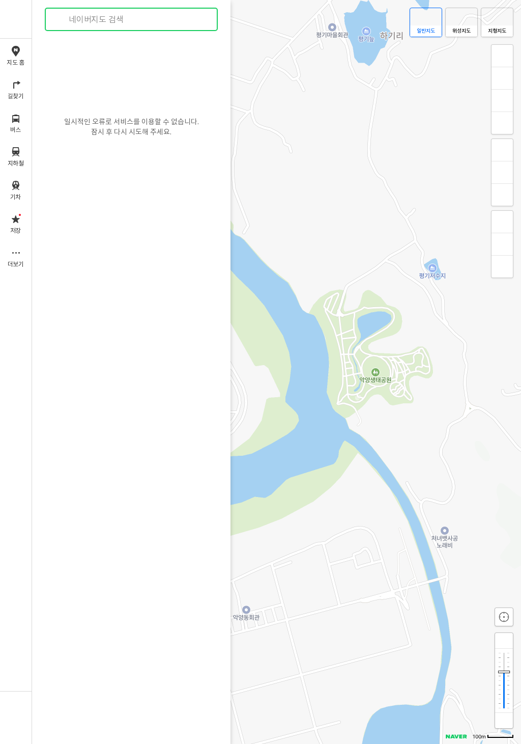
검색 (60, 19)
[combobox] (132, 19)
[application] (276, 372)
